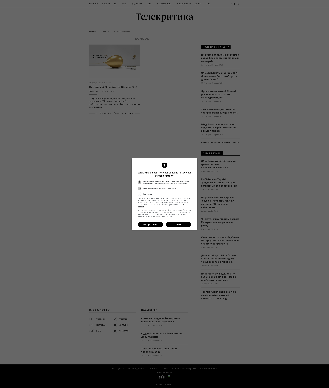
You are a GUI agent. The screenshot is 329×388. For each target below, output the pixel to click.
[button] (164, 194)
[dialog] (164, 194)
